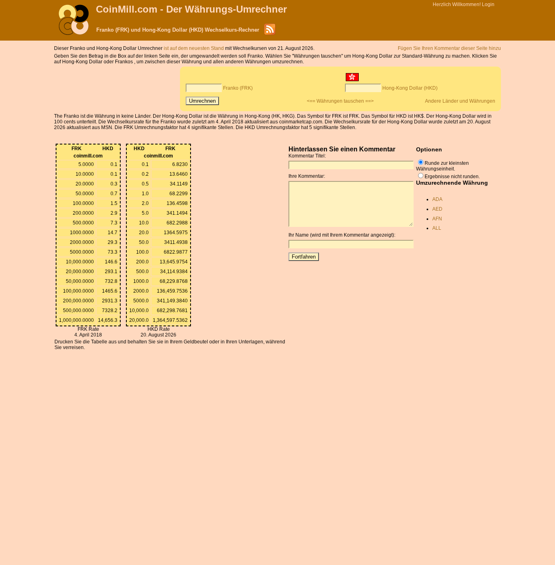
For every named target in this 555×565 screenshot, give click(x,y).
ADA (437, 199)
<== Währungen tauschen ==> (340, 101)
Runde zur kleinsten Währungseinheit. (442, 166)
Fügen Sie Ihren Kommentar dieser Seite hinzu (449, 48)
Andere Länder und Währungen (460, 101)
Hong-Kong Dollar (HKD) (410, 88)
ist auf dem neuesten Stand (194, 48)
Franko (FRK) (238, 88)
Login (488, 4)
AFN (437, 219)
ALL (436, 228)
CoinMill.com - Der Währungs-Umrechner (191, 9)
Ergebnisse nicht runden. (452, 176)
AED (437, 209)
